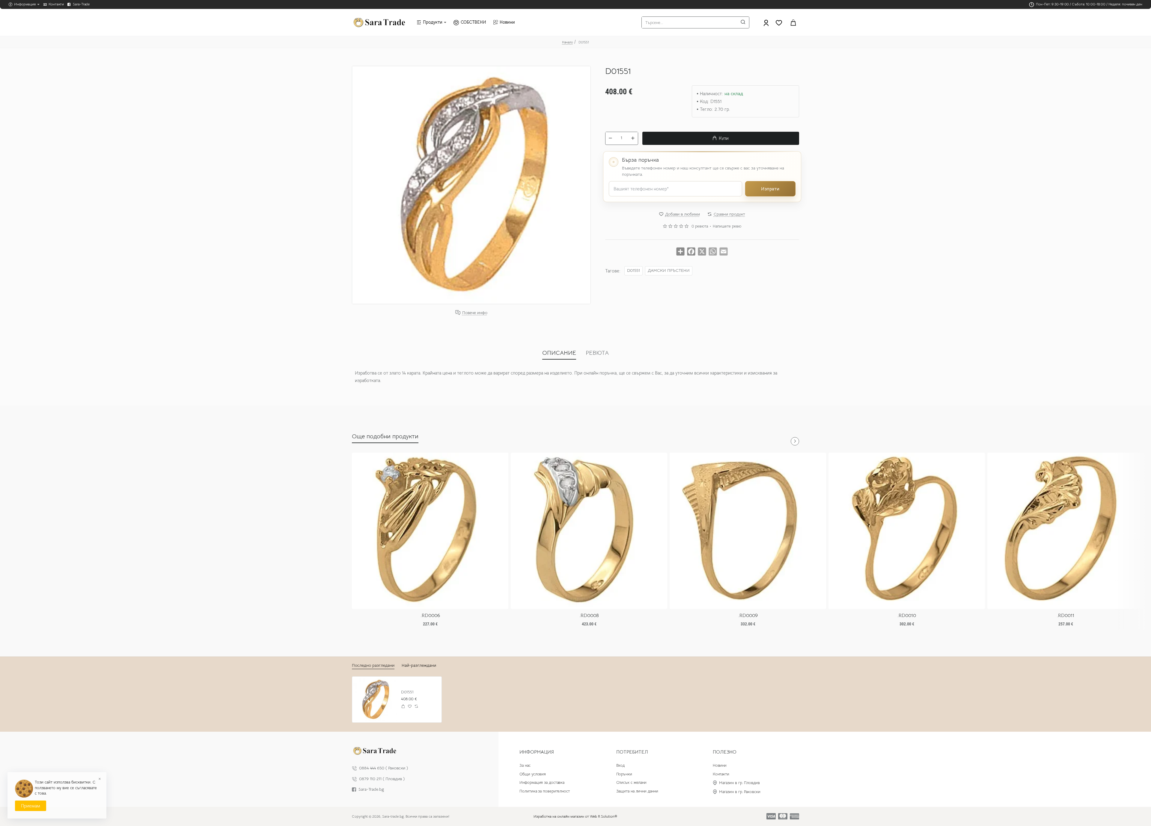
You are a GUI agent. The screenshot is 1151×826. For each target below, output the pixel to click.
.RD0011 (1065, 616)
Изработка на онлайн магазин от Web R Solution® (575, 816)
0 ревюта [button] (699, 226)
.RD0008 (589, 616)
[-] (610, 138)
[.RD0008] (589, 531)
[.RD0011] (1065, 531)
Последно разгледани (373, 665)
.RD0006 (430, 616)
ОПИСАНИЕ (559, 353)
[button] (720, 138)
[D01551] (375, 699)
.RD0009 (748, 616)
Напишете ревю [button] (727, 226)
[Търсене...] (743, 22)
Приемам (30, 806)
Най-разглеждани (419, 665)
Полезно (724, 752)
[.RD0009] (748, 531)
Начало (567, 42)
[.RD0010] (906, 531)
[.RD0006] (430, 531)
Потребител (632, 752)
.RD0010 (906, 616)
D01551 (633, 270)
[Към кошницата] (793, 22)
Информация (536, 752)
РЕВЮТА (597, 353)
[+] (633, 138)
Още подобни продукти (385, 436)
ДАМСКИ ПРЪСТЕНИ (669, 270)
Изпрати (770, 188)
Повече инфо (474, 312)
